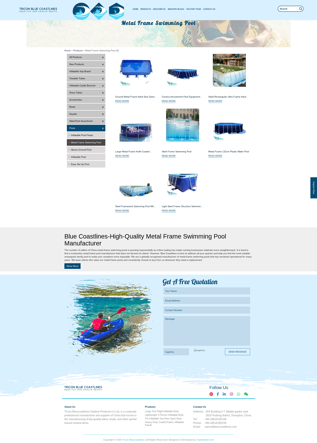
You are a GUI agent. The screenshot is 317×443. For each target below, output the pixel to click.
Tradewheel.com (205, 439)
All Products (75, 57)
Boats (72, 106)
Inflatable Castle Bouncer (82, 85)
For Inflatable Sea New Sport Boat (163, 418)
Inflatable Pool (78, 157)
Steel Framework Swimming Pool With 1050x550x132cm (135, 206)
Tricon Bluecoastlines (133, 439)
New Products (76, 64)
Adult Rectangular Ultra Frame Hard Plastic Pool (227, 96)
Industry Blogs (176, 9)
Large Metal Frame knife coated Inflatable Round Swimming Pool (132, 151)
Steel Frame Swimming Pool (176, 151)
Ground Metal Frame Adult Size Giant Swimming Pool (134, 96)
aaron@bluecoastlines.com (221, 426)
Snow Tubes (75, 92)
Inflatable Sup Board (80, 71)
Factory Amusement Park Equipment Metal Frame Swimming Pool (181, 96)
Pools (72, 128)
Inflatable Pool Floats (82, 135)
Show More (72, 266)
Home (135, 9)
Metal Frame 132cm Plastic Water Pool (228, 151)
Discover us (159, 9)
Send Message (238, 351)
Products (146, 9)
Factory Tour (193, 9)
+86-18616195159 (215, 419)
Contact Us (209, 9)
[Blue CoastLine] (38, 10)
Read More (122, 101)
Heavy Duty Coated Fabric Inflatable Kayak (164, 423)
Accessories (75, 99)
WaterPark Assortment (81, 121)
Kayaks (73, 114)
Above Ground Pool (81, 149)
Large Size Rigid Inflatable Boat (161, 411)
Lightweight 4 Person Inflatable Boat (164, 414)
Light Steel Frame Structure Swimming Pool (182, 206)
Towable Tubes (77, 78)
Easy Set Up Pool (80, 164)
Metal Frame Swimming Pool (86, 142)
